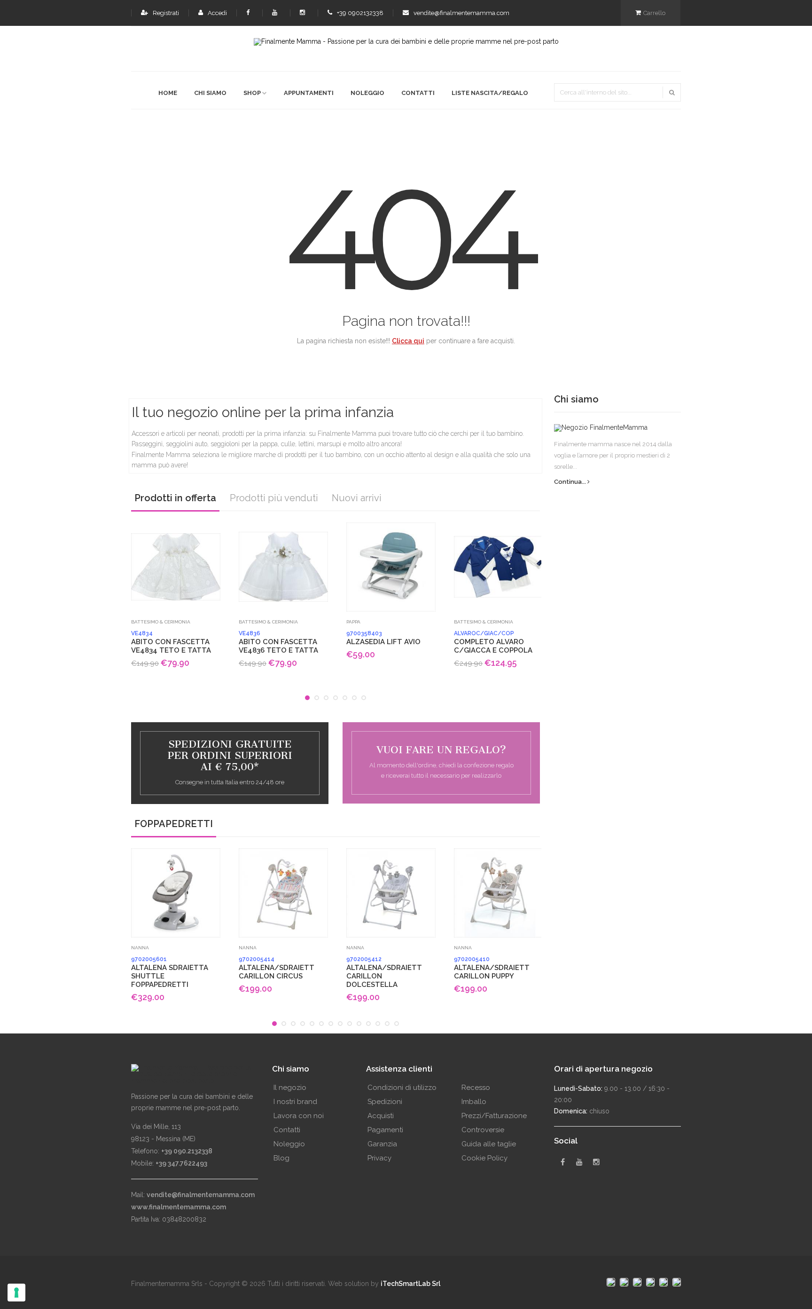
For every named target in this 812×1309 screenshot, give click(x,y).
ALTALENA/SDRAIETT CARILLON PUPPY (492, 968)
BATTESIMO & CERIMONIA (160, 621)
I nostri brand (295, 1101)
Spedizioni (384, 1101)
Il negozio (289, 1087)
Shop (252, 92)
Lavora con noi (298, 1116)
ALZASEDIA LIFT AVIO (383, 638)
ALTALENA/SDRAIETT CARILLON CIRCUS (276, 968)
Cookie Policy (484, 1158)
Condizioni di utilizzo (402, 1087)
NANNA (140, 947)
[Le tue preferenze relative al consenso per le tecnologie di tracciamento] (16, 1292)
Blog (281, 1158)
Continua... (570, 481)
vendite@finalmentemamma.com (460, 12)
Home (167, 92)
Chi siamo (210, 92)
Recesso (475, 1087)
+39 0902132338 (359, 12)
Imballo (473, 1101)
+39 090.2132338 (186, 1151)
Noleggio (367, 92)
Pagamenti (385, 1130)
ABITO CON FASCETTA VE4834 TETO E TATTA (171, 642)
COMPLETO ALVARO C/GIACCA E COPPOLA (493, 642)
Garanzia (382, 1144)
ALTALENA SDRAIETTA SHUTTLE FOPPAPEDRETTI (169, 972)
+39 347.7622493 (181, 1163)
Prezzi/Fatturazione (494, 1116)
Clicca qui (408, 341)
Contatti (418, 92)
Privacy (379, 1158)
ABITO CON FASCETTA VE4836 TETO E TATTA (278, 642)
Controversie (482, 1130)
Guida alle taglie (488, 1144)
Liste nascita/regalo (490, 92)
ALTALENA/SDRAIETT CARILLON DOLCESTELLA (384, 972)
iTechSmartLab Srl (410, 1283)
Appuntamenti (309, 92)
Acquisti (380, 1116)
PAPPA (353, 621)
